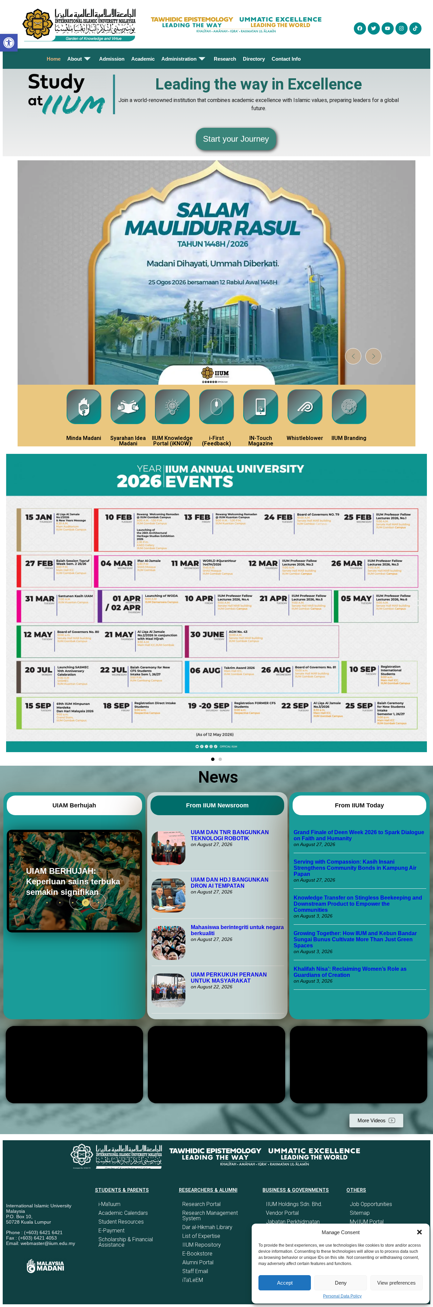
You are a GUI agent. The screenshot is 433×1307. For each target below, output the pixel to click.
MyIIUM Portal (367, 1222)
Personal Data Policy (342, 1296)
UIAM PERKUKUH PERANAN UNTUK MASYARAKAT (229, 978)
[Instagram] (401, 28)
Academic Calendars (123, 1213)
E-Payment (111, 1230)
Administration (179, 59)
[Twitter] (374, 28)
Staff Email (195, 1271)
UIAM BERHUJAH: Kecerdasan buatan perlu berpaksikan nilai (70, 881)
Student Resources (121, 1222)
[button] (419, 1232)
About (74, 59)
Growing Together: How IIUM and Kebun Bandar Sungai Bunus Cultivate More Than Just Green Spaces (355, 939)
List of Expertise (201, 1236)
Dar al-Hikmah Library (207, 1227)
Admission (111, 59)
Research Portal (201, 1204)
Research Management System (210, 1216)
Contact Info (286, 59)
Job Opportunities (371, 1204)
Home (54, 59)
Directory (254, 59)
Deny (341, 1283)
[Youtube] (388, 28)
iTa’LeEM (192, 1280)
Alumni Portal (197, 1262)
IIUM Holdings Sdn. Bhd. (294, 1204)
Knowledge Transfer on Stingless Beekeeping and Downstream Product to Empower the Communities (358, 904)
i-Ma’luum (109, 1204)
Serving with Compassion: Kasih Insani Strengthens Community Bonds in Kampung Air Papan (355, 868)
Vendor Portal (282, 1213)
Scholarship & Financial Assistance (125, 1242)
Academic (143, 59)
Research (225, 59)
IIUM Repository (201, 1245)
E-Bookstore (197, 1253)
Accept (285, 1283)
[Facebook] (360, 28)
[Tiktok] (415, 28)
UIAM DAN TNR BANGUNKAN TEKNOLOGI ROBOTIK (230, 835)
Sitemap (360, 1213)
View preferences (396, 1283)
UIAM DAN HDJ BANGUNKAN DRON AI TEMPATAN (230, 883)
